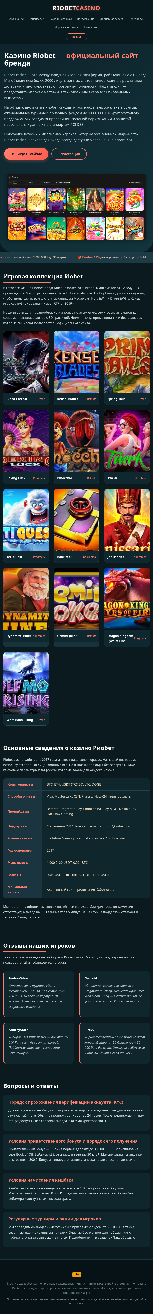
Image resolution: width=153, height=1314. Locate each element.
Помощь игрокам (60, 19)
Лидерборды (137, 19)
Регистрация (69, 154)
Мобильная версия (111, 19)
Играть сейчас (30, 154)
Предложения (85, 19)
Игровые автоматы (67, 27)
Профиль (76, 36)
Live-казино (91, 27)
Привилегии (36, 19)
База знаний (16, 19)
